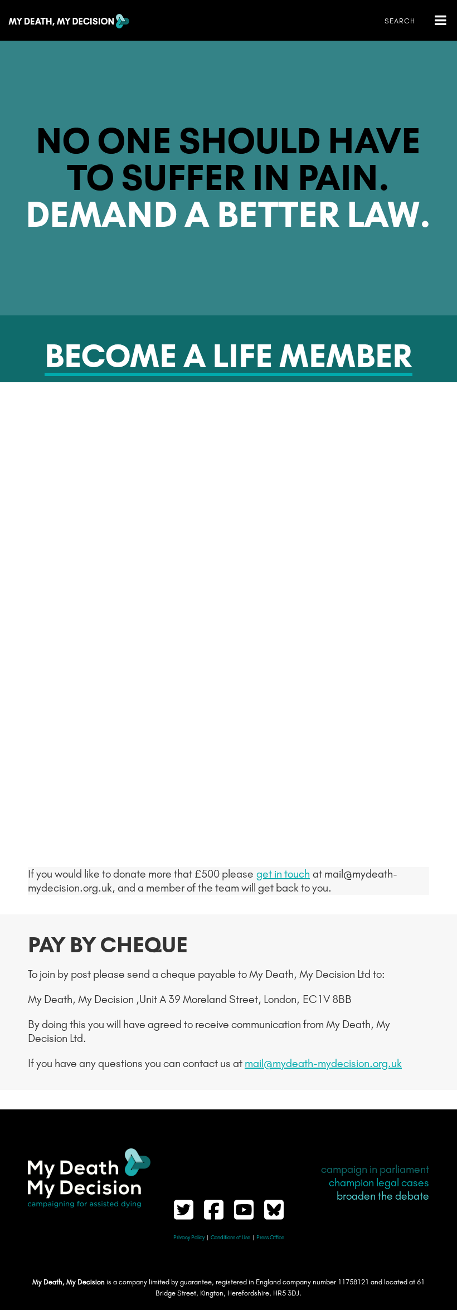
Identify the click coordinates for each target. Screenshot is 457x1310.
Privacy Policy (189, 1237)
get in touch (283, 873)
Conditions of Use (230, 1237)
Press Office (270, 1237)
